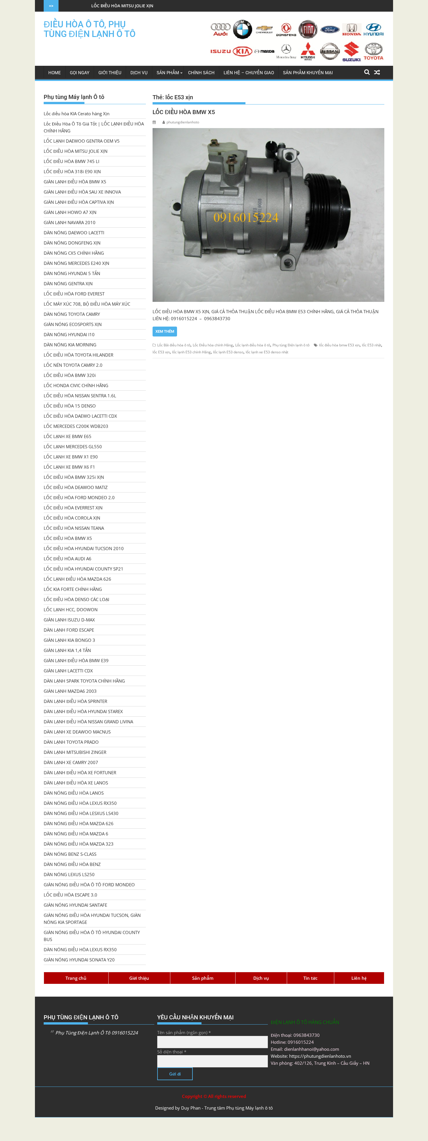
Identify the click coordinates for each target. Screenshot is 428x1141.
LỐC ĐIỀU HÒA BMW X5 (184, 112)
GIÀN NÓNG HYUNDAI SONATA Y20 (79, 960)
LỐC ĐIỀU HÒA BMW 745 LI (71, 161)
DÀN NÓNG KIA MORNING (70, 345)
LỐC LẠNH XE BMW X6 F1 (69, 467)
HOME (54, 72)
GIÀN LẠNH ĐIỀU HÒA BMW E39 (76, 660)
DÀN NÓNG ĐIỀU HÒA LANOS (74, 793)
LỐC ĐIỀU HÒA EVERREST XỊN (73, 508)
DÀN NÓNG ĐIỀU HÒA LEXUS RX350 (80, 803)
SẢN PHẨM (168, 72)
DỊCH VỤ (139, 72)
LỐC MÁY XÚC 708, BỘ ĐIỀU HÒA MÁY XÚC (87, 304)
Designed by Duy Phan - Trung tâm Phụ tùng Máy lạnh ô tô (214, 1108)
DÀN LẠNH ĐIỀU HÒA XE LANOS (76, 783)
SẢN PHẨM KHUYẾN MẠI (308, 72)
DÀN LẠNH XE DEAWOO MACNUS (77, 732)
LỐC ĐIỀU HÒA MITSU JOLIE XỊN (74, 5)
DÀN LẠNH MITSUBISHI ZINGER (75, 752)
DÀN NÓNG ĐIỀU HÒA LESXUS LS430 (81, 813)
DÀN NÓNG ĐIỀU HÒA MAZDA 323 (79, 844)
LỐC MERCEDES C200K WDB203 (76, 426)
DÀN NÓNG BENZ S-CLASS (70, 854)
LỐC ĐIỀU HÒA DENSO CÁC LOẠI (76, 599)
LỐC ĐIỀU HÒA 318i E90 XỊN (72, 171)
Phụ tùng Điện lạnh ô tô (291, 345)
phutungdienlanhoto (183, 122)
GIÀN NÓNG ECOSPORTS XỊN (73, 324)
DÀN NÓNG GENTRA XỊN (68, 283)
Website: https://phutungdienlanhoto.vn (311, 1056)
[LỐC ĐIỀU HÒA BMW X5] (268, 215)
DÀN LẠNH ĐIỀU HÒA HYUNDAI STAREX (83, 711)
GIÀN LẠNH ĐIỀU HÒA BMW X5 (75, 182)
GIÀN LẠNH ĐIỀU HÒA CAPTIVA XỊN (79, 202)
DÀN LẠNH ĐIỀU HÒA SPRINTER (75, 701)
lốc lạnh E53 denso (228, 352)
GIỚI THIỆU (109, 72)
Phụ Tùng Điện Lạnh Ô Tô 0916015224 (96, 1033)
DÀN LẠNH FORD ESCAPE (69, 630)
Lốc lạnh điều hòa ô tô (252, 345)
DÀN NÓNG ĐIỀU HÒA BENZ (72, 864)
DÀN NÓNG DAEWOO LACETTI (74, 232)
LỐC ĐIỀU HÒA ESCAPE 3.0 (70, 895)
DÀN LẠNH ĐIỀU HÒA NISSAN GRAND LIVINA (88, 721)
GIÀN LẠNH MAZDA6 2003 (70, 691)
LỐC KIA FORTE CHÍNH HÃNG (73, 589)
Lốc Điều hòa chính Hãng (213, 345)
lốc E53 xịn (161, 352)
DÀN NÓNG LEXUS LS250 (69, 874)
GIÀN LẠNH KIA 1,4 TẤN (67, 650)
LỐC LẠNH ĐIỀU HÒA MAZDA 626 (77, 579)
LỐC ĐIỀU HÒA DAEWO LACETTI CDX (80, 416)
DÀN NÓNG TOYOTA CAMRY (72, 314)
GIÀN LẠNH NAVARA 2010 (69, 222)
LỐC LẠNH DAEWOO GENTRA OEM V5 (82, 141)
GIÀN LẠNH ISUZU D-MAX (69, 620)
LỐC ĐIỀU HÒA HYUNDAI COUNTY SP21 (83, 569)
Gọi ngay (79, 72)
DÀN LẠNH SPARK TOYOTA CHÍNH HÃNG (84, 681)
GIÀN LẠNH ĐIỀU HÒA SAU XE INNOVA (82, 192)
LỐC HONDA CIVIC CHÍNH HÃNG (76, 385)
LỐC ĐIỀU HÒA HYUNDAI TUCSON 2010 (84, 548)
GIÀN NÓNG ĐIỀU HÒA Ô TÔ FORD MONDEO (89, 884)
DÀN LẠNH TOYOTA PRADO (71, 742)
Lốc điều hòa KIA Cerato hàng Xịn (76, 113)
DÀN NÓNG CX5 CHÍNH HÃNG (74, 253)
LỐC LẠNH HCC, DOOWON (71, 609)
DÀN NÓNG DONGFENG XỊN (72, 243)
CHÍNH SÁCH (201, 72)
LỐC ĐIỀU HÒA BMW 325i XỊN (74, 477)
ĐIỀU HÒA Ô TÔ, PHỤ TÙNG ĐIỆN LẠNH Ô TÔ (90, 29)
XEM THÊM (164, 331)
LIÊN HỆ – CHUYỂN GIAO (249, 72)
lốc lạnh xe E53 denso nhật (267, 352)
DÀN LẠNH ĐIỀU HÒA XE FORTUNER (80, 772)
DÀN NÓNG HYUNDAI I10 (69, 334)
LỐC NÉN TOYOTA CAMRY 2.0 (73, 365)
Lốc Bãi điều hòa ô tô (173, 345)
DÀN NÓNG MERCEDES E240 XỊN (76, 263)
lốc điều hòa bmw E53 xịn (339, 345)
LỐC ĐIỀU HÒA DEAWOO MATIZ (76, 487)
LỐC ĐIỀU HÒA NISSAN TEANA (74, 528)
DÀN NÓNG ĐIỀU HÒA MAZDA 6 (76, 834)
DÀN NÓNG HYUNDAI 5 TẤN (72, 273)
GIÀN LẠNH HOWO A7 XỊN (70, 212)
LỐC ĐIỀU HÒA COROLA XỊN (72, 518)
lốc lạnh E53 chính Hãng (191, 352)
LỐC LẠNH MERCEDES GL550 (73, 446)
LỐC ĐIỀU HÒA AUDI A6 (67, 558)
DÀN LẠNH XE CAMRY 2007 (71, 762)
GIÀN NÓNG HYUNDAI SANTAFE (75, 905)
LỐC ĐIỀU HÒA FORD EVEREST (74, 294)
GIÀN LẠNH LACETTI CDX (68, 671)
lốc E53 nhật (371, 345)
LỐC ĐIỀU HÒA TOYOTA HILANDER (78, 355)
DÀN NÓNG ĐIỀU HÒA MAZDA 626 (79, 823)
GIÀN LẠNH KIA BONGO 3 (69, 640)
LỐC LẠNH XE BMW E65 (67, 436)
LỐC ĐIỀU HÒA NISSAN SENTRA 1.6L (80, 395)
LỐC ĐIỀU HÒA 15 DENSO (70, 406)
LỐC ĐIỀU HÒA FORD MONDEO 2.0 (79, 497)
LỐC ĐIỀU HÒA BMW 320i (70, 375)
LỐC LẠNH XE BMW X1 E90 (71, 457)
